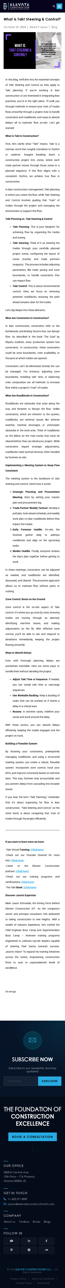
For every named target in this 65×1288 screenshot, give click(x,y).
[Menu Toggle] (59, 6)
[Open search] (54, 6)
